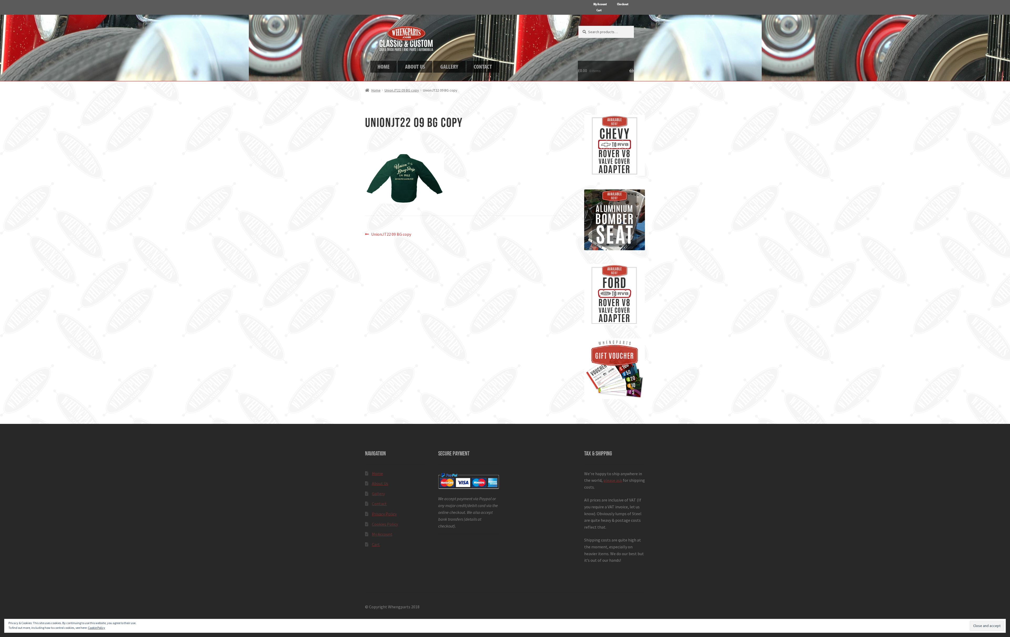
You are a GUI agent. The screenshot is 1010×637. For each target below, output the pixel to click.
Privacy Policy (384, 513)
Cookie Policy (96, 628)
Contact (379, 503)
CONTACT (483, 66)
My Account (600, 4)
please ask (612, 480)
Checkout (622, 4)
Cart (599, 10)
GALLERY (449, 66)
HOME (383, 66)
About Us (380, 483)
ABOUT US (415, 66)
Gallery (378, 493)
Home (376, 90)
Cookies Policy (385, 524)
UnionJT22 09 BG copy (402, 90)
